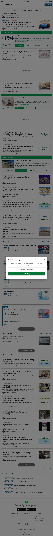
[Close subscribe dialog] (44, 259)
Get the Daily (26, 273)
